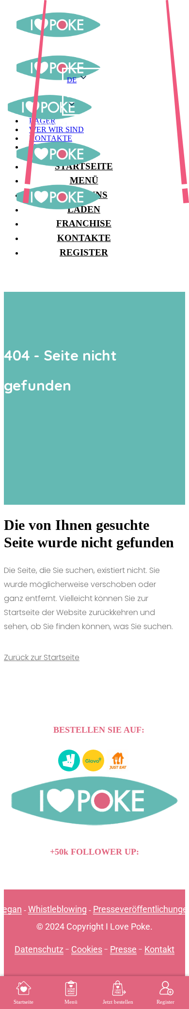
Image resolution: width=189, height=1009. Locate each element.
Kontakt (159, 949)
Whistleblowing (57, 909)
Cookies (86, 949)
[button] (103, 95)
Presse (123, 949)
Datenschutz (39, 949)
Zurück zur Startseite (41, 657)
